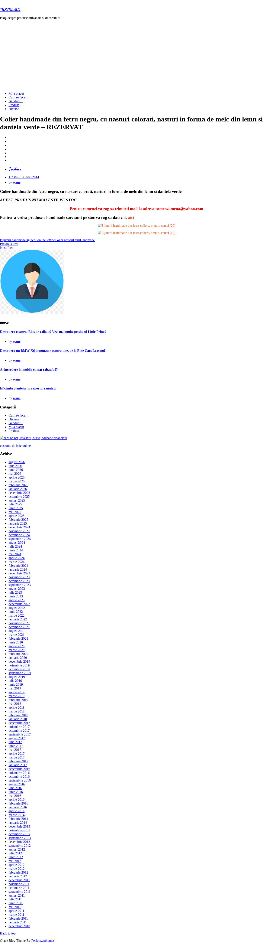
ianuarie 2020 (18, 657)
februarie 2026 (18, 485)
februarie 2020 (18, 654)
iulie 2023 (15, 592)
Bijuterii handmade (13, 240)
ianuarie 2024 (18, 569)
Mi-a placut (16, 93)
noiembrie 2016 (19, 772)
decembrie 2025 (19, 493)
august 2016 (17, 784)
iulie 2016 (15, 788)
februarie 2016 (18, 803)
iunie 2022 (16, 611)
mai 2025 (15, 512)
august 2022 (17, 608)
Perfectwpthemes (42, 940)
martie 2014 (17, 815)
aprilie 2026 (17, 477)
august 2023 (17, 588)
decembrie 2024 (19, 527)
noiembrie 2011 (19, 884)
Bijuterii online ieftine (40, 240)
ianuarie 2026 (18, 489)
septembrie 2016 (20, 780)
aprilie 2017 (17, 753)
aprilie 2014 (17, 811)
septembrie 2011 (19, 891)
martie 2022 (17, 615)
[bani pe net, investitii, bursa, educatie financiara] (33, 438)
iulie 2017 (15, 742)
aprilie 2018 (17, 707)
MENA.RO (10, 10)
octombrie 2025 (19, 496)
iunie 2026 (16, 470)
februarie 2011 (18, 918)
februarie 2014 (18, 819)
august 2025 (17, 500)
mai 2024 (15, 554)
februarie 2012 (18, 872)
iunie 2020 (16, 642)
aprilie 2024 (17, 558)
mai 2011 (15, 907)
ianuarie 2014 (18, 822)
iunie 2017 (16, 746)
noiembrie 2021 (19, 623)
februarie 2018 (18, 715)
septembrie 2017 (20, 734)
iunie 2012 (16, 857)
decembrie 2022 (19, 604)
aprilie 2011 (16, 911)
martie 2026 (17, 481)
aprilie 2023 (17, 600)
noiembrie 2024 (19, 531)
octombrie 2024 (19, 535)
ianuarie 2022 (18, 619)
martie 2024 (17, 562)
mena (16, 182)
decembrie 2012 (19, 842)
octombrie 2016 (19, 776)
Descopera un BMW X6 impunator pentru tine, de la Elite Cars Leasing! (52, 350)
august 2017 (17, 738)
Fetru (76, 240)
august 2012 (17, 849)
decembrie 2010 (19, 926)
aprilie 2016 (17, 799)
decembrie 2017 (19, 723)
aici (130, 217)
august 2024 (17, 542)
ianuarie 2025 (18, 523)
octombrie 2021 (19, 627)
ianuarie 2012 (18, 876)
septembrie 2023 (20, 585)
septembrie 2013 (20, 838)
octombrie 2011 (19, 888)
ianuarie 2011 (18, 922)
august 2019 (17, 677)
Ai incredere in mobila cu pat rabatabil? (29, 369)
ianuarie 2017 (18, 765)
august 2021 (17, 631)
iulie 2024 (15, 546)
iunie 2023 (16, 596)
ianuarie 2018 (18, 719)
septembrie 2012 (20, 845)
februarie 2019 (18, 700)
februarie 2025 (18, 519)
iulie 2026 (15, 466)
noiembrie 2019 (19, 665)
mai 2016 (15, 795)
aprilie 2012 (17, 865)
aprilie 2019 (17, 692)
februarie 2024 (18, 565)
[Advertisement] (136, 53)
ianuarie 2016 (18, 807)
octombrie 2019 (19, 669)
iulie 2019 (15, 680)
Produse (14, 105)
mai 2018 (15, 703)
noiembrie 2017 (19, 726)
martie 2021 (17, 634)
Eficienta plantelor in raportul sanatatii (28, 388)
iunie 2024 (16, 550)
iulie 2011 (15, 899)
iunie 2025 (16, 508)
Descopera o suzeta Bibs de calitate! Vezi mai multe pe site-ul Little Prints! (53, 331)
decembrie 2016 (19, 769)
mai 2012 (15, 861)
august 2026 (17, 462)
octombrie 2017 (19, 730)
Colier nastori (64, 240)
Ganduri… (16, 101)
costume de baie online (15, 445)
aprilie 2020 (17, 646)
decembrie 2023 (19, 573)
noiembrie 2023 (19, 577)
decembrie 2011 (19, 880)
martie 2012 (17, 868)
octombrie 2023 (19, 581)
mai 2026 (15, 473)
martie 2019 (17, 696)
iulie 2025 (15, 504)
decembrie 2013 (19, 826)
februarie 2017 (18, 761)
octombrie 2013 (19, 834)
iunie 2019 (16, 684)
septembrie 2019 (20, 673)
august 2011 (17, 895)
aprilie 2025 (17, 516)
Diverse (14, 109)
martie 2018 (17, 711)
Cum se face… (19, 97)
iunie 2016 (16, 792)
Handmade (87, 240)
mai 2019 (15, 688)
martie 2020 (17, 650)
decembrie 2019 (19, 661)
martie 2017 (17, 757)
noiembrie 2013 (19, 830)
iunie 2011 (16, 903)
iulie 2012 (15, 853)
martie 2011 (16, 914)
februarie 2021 (18, 638)
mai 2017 (15, 749)
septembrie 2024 (20, 539)
